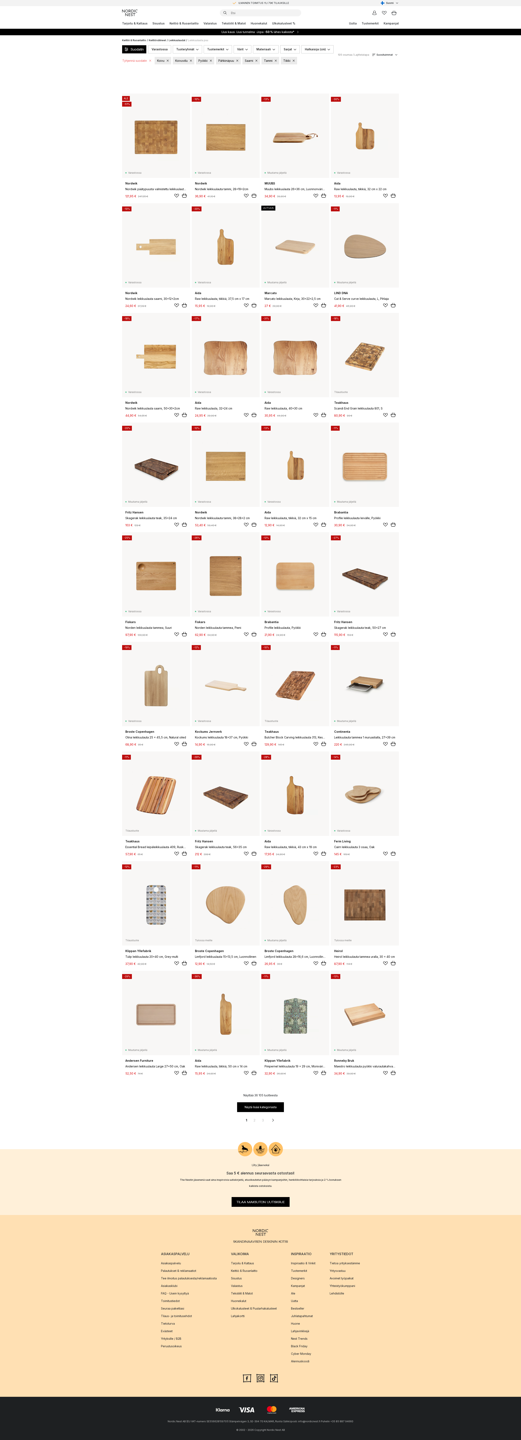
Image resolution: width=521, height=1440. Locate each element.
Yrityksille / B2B (171, 1338)
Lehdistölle (337, 1293)
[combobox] (390, 3)
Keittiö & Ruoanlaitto (184, 23)
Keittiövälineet (157, 40)
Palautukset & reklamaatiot (178, 1270)
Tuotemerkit (370, 23)
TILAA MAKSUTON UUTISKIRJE (260, 1202)
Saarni (249, 60)
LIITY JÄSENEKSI (252, 2)
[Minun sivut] (374, 13)
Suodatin (137, 49)
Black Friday (299, 1346)
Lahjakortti (238, 1316)
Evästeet (167, 1331)
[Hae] (225, 12)
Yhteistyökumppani (342, 1286)
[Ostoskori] (394, 13)
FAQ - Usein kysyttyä (175, 1293)
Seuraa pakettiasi (172, 1308)
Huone (295, 1323)
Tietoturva (168, 1323)
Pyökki (203, 60)
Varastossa (160, 49)
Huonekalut (259, 23)
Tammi (268, 60)
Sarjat (288, 49)
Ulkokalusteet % (283, 23)
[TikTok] (274, 1378)
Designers (298, 1278)
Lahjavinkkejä (300, 1331)
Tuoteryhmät (185, 49)
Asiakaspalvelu (171, 1263)
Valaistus (210, 23)
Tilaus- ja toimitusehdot (176, 1316)
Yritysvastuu (338, 1270)
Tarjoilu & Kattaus (135, 23)
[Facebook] (247, 1378)
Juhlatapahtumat (302, 1316)
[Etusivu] (130, 13)
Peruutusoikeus (171, 1346)
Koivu (160, 60)
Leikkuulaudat (177, 40)
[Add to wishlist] (176, 195)
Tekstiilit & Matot (234, 23)
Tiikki (286, 60)
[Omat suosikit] (384, 13)
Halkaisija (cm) (315, 49)
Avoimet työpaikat (342, 1278)
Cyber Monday (301, 1353)
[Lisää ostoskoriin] (184, 195)
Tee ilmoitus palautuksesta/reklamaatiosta (189, 1278)
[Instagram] (260, 1378)
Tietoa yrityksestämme (345, 1263)
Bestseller (297, 1308)
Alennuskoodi (300, 1361)
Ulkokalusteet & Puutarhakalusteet (254, 1308)
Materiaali (263, 49)
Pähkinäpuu (226, 60)
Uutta (353, 23)
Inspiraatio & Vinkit (303, 1263)
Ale (293, 1293)
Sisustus (158, 23)
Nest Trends (299, 1338)
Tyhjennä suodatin (134, 60)
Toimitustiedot (170, 1301)
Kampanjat (391, 23)
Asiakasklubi (169, 1286)
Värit (240, 49)
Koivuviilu (181, 60)
